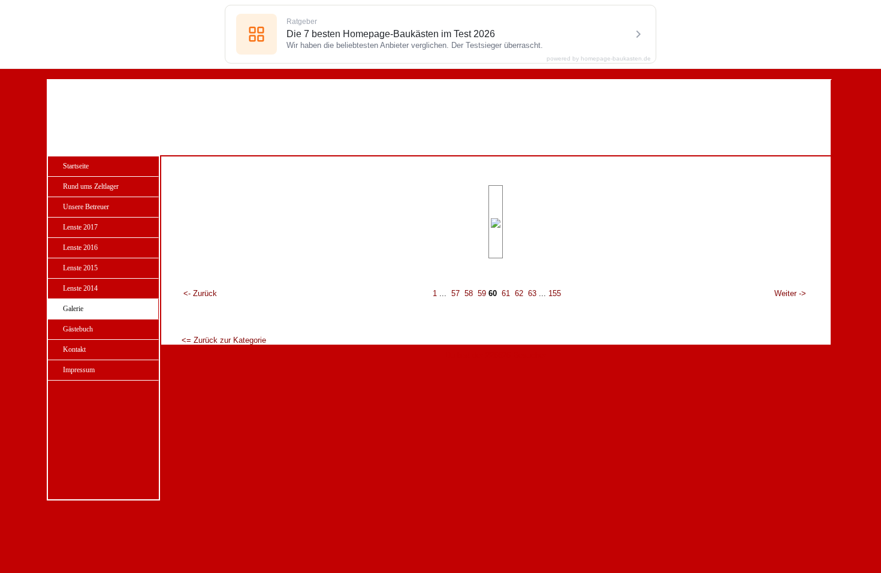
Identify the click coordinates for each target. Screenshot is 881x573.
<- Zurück (200, 293)
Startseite (76, 166)
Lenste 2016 (80, 247)
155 (554, 293)
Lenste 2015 (80, 268)
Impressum (79, 370)
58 (468, 293)
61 (506, 293)
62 (519, 293)
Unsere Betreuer (86, 207)
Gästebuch (78, 329)
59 (482, 293)
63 (532, 293)
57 (455, 293)
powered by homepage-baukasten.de (599, 59)
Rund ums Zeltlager (91, 186)
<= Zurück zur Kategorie (224, 340)
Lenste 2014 (80, 288)
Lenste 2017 (80, 227)
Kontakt (74, 349)
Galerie (73, 308)
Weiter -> (790, 293)
